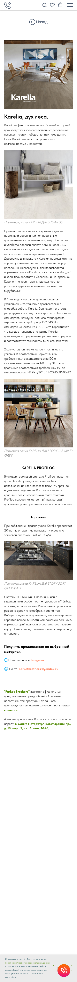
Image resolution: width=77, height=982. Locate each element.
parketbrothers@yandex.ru (38, 669)
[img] (32, 22)
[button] (44, 4)
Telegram (37, 660)
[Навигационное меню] (70, 5)
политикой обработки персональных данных (27, 962)
